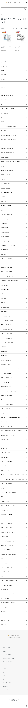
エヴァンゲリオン (5, 113)
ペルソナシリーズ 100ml (6, 523)
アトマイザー (4, 99)
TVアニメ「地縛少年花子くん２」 (8, 272)
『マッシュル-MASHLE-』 (7, 549)
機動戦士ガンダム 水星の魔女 (7, 170)
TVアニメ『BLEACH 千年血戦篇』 (8, 492)
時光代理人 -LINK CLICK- (6, 267)
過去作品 (3, 79)
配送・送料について (7, 647)
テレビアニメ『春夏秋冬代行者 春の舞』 (10, 280)
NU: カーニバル (4, 413)
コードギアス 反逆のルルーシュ (8, 219)
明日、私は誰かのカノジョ (7, 95)
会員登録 (5, 668)
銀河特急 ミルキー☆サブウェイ (8, 197)
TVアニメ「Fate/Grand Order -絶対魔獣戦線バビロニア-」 (14, 479)
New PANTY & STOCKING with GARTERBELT (11, 417)
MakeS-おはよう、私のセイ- (7, 563)
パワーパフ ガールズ (5, 452)
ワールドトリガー (5, 607)
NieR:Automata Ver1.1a (6, 399)
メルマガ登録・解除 (7, 682)
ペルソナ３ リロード (5, 510)
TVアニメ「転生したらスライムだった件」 (10, 369)
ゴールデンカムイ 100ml (6, 241)
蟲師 (2, 558)
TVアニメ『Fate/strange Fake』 (8, 483)
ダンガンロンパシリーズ (6, 329)
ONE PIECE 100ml (5, 620)
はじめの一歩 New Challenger (7, 435)
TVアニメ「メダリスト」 (6, 567)
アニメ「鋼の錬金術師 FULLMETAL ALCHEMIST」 (12, 430)
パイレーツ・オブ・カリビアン (8, 426)
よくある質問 (5, 690)
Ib (1, 104)
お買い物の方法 (6, 686)
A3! (2, 117)
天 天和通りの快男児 (6, 373)
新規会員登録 (5, 675)
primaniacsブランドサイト (14, 699)
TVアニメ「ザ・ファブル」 (7, 258)
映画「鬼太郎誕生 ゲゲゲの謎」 (8, 152)
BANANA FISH (4, 444)
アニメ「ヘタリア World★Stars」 (8, 505)
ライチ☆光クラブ (5, 589)
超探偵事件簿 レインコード (7, 347)
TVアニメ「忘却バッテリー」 (7, 527)
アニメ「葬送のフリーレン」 (7, 320)
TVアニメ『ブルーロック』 (7, 497)
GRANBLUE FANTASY (6, 205)
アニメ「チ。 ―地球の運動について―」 (10, 342)
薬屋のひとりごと (5, 201)
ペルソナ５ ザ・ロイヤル (6, 519)
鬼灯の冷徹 (3, 624)
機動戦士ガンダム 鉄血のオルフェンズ (9, 175)
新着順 (25, 28)
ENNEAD (3, 122)
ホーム (2, 14)
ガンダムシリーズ (5, 66)
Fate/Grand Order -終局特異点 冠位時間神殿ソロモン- (13, 474)
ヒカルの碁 (3, 466)
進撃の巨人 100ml (5, 302)
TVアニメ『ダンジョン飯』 (7, 333)
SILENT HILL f (4, 249)
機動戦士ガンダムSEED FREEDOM (9, 166)
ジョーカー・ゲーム (5, 289)
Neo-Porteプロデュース (6, 422)
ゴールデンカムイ (5, 236)
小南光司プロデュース (6, 232)
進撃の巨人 (3, 298)
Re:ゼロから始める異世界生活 (7, 594)
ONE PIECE (3, 616)
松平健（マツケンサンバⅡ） (7, 545)
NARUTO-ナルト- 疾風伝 (6, 395)
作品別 (2, 70)
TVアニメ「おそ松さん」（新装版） (9, 126)
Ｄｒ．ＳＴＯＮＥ (5, 382)
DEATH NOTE (4, 355)
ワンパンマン (4, 611)
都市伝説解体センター (6, 386)
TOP (26, 706)
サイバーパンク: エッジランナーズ (8, 245)
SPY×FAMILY (4, 311)
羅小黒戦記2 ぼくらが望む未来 (8, 602)
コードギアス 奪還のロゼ (6, 214)
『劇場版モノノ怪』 (5, 572)
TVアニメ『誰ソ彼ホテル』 (7, 324)
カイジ (2, 144)
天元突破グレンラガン (6, 364)
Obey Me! (3, 130)
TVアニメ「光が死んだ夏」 (7, 461)
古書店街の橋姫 (4, 227)
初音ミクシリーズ (5, 439)
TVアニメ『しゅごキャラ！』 (7, 276)
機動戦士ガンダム (5, 157)
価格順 (20, 28)
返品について (5, 651)
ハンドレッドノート (5, 457)
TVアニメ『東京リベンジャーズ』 (8, 377)
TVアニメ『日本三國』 (6, 408)
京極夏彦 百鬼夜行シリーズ (7, 188)
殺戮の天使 (3, 254)
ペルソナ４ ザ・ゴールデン (7, 514)
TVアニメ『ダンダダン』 (6, 338)
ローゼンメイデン (5, 598)
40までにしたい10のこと (6, 585)
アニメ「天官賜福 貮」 (6, 360)
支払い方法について (7, 654)
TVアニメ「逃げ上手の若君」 (7, 404)
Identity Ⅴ (3, 91)
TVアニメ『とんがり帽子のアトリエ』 (9, 391)
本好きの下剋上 (4, 536)
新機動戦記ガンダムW (6, 294)
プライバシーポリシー (7, 661)
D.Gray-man (4, 351)
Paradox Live (4, 448)
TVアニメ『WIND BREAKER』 (8, 108)
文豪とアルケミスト (5, 501)
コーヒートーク (4, 223)
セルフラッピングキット (6, 316)
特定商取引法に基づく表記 (8, 658)
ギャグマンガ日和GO (5, 183)
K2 (2, 210)
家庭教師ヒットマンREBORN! (7, 148)
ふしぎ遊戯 (3, 488)
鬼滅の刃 (3, 179)
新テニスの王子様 (5, 307)
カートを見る (5, 679)
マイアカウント (6, 665)
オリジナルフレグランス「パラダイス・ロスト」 (11, 139)
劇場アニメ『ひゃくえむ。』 (7, 470)
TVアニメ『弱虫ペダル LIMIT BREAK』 (9, 580)
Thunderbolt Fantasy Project (7, 263)
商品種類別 (3, 74)
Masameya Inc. (14, 700)
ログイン (5, 672)
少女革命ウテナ (4, 285)
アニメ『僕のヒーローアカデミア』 (9, 532)
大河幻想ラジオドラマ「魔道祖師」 (9, 554)
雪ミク (2, 576)
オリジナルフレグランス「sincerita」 (9, 135)
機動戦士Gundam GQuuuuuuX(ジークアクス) (11, 161)
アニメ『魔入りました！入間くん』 (9, 541)
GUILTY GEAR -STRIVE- (6, 192)
